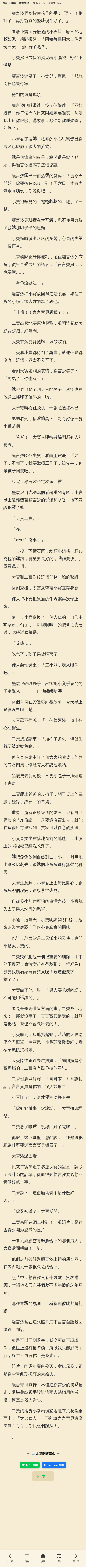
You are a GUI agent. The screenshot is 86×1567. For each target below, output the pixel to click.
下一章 (40, 1476)
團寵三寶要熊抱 (20, 3)
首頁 (5, 3)
